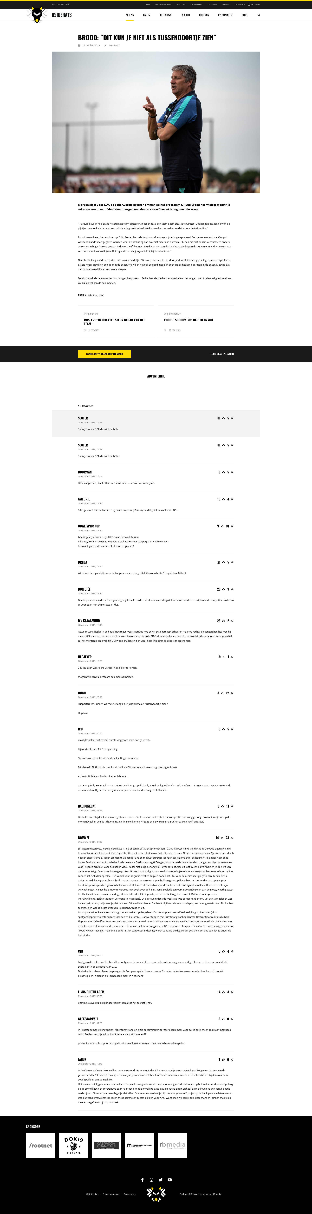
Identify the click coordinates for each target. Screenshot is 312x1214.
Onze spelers (196, 4)
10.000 (169, 848)
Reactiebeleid (130, 1194)
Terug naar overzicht (221, 354)
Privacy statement (111, 1194)
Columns (204, 15)
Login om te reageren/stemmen (104, 354)
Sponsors (212, 4)
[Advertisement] (156, 389)
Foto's (244, 15)
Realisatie (184, 1194)
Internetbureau (205, 1194)
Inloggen (255, 4)
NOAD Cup (240, 4)
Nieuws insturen (163, 4)
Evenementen (225, 15)
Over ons (180, 4)
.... (129, 483)
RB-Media (217, 1194)
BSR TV (146, 15)
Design (194, 1194)
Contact (226, 4)
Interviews (165, 15)
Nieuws (130, 15)
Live (148, 4)
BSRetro (185, 15)
